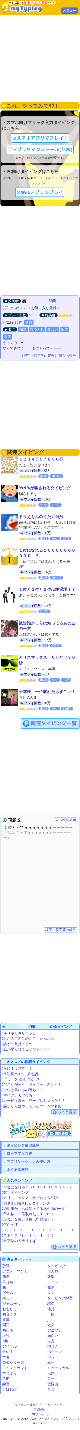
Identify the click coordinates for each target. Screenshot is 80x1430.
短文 (64, 329)
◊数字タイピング (15, 1192)
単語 (51, 1363)
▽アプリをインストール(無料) (40, 149)
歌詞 (6, 1266)
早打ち (7, 1282)
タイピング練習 (60, 1298)
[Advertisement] (40, 58)
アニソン (54, 1330)
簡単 (23, 329)
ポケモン (54, 1352)
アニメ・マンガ (15, 1271)
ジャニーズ (11, 1304)
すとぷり (9, 1373)
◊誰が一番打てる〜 (17, 1044)
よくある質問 (17, 1169)
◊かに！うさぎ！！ (17, 1068)
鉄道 (51, 1287)
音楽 (51, 1277)
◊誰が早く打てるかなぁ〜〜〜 (26, 1049)
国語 (6, 1325)
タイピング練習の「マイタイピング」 (40, 1405)
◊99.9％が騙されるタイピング (26, 1203)
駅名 (51, 1304)
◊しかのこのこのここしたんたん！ (30, 1039)
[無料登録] (40, 1129)
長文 (51, 1293)
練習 (6, 1384)
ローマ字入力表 (19, 1153)
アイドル (9, 1346)
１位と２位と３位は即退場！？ (47, 589)
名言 (51, 1389)
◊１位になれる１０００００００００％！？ (37, 1187)
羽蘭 (48, 301)
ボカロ (52, 1271)
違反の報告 (67, 355)
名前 (6, 1379)
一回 (51, 1314)
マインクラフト (15, 1368)
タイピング (56, 1266)
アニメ (52, 1282)
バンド (52, 1357)
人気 (7, 337)
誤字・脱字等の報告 (39, 355)
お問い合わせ (40, 1414)
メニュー (69, 10)
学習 (6, 1357)
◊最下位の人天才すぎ (19, 1241)
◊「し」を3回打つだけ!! (21, 1079)
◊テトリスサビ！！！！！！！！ (28, 1236)
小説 (6, 1336)
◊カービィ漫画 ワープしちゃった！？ (33, 1101)
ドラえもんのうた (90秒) (41, 516)
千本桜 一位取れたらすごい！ (47, 691)
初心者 (7, 1330)
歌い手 (7, 1352)
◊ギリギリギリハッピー (21, 1033)
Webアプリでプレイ (42, 192)
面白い (52, 1336)
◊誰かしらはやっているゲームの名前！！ (35, 1106)
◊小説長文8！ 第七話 (20, 1074)
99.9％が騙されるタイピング (45, 488)
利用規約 (40, 1409)
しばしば (9, 1389)
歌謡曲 (52, 1384)
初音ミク (9, 1314)
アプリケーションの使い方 (28, 1161)
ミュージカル (58, 1368)
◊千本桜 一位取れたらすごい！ (28, 1214)
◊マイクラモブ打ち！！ (21, 1095)
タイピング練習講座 (23, 1145)
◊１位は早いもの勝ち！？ (22, 1090)
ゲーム (7, 1293)
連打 (28, 322)
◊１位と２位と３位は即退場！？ (28, 1219)
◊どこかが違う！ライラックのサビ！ (31, 1085)
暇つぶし (37, 329)
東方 (51, 1341)
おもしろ (9, 1309)
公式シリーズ (13, 1363)
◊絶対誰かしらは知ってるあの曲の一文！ (35, 1209)
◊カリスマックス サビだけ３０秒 (30, 1198)
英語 (51, 1379)
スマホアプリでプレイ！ (42, 138)
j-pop (51, 1320)
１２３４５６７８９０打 (41, 459)
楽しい (52, 329)
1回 (5, 1341)
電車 (6, 1320)
